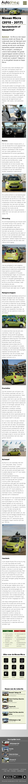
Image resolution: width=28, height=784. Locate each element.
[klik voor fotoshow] (14, 121)
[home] (24, 778)
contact (4, 769)
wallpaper (20, 771)
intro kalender (14, 769)
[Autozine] (14, 2)
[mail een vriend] (14, 662)
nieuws (13, 771)
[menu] (25, 3)
